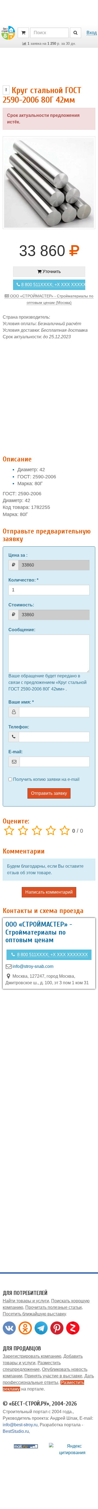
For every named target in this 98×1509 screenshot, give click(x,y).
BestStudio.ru (16, 1431)
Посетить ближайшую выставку (34, 1314)
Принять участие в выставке (53, 1376)
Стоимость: (21, 605)
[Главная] (8, 32)
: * (23, 580)
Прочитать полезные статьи (53, 1307)
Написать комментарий (49, 892)
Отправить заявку (49, 793)
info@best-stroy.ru (20, 1424)
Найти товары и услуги (26, 1300)
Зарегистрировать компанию (32, 1356)
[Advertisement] (49, 394)
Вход (92, 32)
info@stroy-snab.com (33, 966)
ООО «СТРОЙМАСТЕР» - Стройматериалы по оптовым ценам (38, 932)
